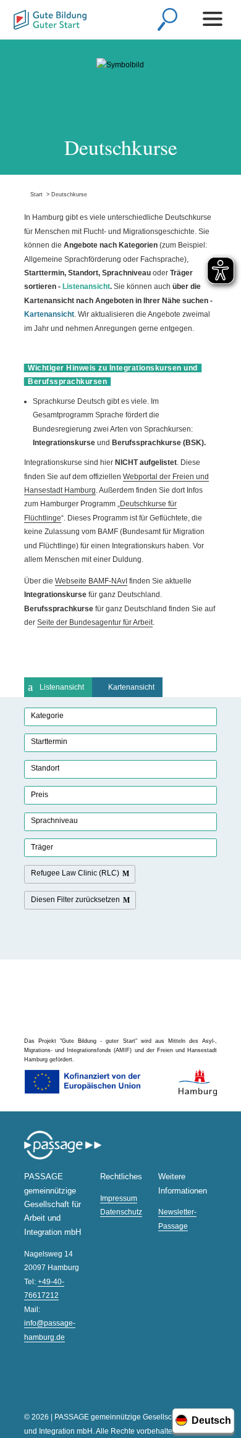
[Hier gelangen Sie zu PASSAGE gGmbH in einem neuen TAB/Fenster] (62, 1158)
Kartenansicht (131, 687)
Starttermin (49, 741)
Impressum (118, 1198)
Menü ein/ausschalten (214, 18)
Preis (39, 794)
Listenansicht (62, 687)
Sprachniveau (54, 820)
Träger (42, 847)
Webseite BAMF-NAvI (91, 581)
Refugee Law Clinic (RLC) (75, 873)
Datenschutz (121, 1212)
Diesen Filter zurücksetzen (75, 899)
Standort (45, 768)
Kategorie (47, 715)
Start (33, 194)
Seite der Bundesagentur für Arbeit (95, 622)
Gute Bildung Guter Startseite (50, 21)
